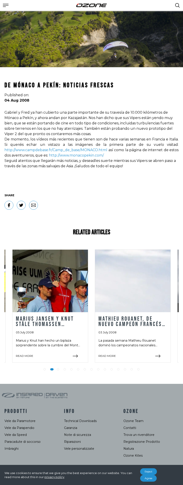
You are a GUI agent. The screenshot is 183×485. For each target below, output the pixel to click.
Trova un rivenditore (138, 435)
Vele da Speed (15, 435)
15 (138, 369)
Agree (148, 478)
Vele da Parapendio (19, 428)
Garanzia (70, 428)
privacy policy (54, 477)
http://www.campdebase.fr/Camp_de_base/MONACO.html (56, 150)
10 (105, 369)
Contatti (129, 428)
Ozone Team (133, 421)
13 (125, 369)
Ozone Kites (133, 456)
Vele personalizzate (79, 449)
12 (118, 369)
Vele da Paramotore (19, 421)
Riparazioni (72, 442)
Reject (148, 471)
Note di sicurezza (77, 435)
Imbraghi (11, 449)
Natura (128, 449)
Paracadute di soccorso (22, 442)
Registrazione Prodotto (141, 442)
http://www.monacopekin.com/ (76, 155)
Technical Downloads (80, 421)
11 (111, 369)
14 (132, 369)
